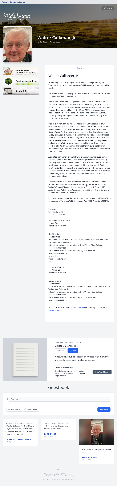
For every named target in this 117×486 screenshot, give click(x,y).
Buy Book (72, 350)
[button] (97, 432)
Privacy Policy (52, 476)
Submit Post (104, 409)
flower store (53, 310)
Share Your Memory (102, 372)
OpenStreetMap (61, 479)
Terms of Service (64, 476)
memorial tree (77, 307)
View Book (60, 350)
